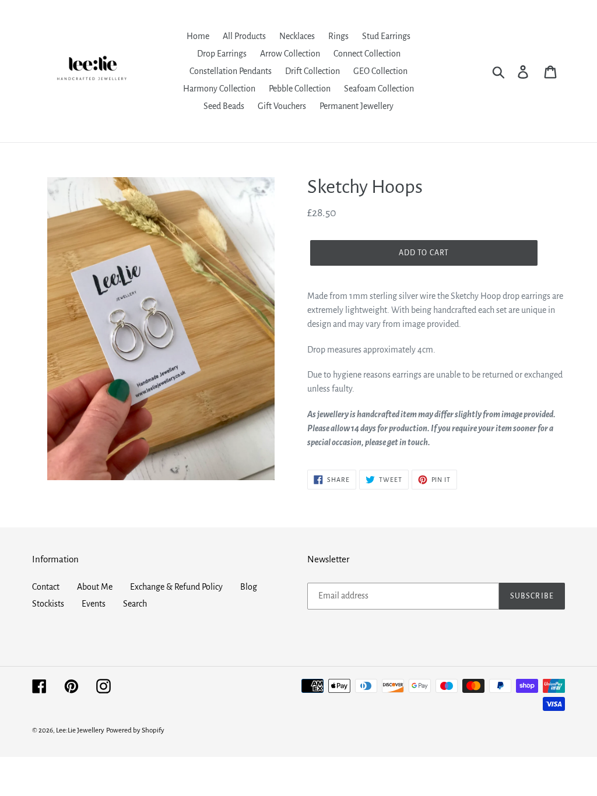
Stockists (48, 603)
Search (135, 603)
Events (94, 603)
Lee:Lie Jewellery (80, 730)
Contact (45, 586)
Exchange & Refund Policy (176, 586)
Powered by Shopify (135, 730)
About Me (95, 586)
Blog (248, 586)
